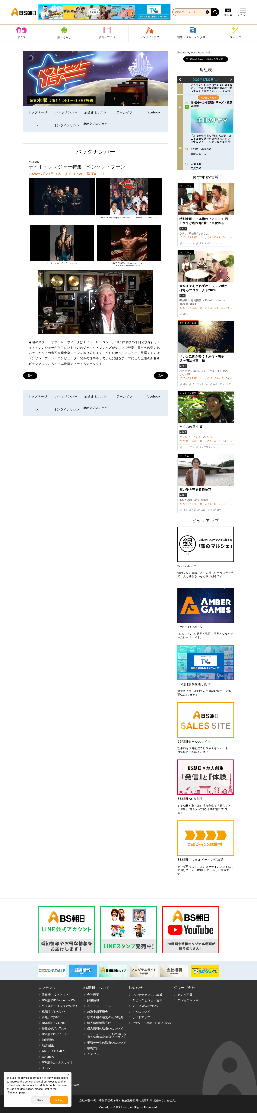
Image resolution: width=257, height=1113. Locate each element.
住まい (202, 243)
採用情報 (93, 1000)
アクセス (93, 1053)
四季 (219, 510)
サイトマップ (141, 1017)
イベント (48, 1068)
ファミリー (216, 243)
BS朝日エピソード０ (56, 1034)
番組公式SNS (51, 1017)
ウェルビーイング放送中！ (60, 1005)
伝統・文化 (206, 510)
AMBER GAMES (53, 1051)
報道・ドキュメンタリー (192, 37)
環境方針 (93, 1048)
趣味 (185, 314)
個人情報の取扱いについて (105, 1028)
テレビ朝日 (184, 994)
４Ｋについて (141, 1011)
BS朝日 (23, 12)
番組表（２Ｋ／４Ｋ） (57, 994)
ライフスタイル (200, 384)
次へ (161, 375)
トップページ (37, 112)
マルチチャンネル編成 (147, 994)
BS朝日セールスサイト (57, 1062)
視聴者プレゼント (54, 1011)
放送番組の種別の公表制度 (105, 1017)
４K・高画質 (189, 510)
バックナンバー (66, 112)
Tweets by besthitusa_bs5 (194, 52)
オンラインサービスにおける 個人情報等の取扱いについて (104, 1035)
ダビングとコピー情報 (147, 1000)
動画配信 (48, 1039)
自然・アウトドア (222, 384)
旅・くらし (64, 37)
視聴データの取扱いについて (106, 1042)
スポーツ (235, 37)
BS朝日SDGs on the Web (59, 1000)
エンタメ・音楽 (150, 37)
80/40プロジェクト (95, 125)
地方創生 (48, 1045)
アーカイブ (124, 112)
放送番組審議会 (97, 1011)
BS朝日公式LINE (53, 1022)
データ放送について (145, 1005)
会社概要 (93, 994)
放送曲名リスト (95, 112)
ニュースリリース (99, 1005)
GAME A (48, 1056)
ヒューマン (189, 243)
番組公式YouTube (54, 1028)
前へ (30, 375)
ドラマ (21, 37)
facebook (153, 112)
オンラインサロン (66, 125)
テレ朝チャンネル (189, 1000)
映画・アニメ (107, 37)
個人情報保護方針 (99, 1022)
